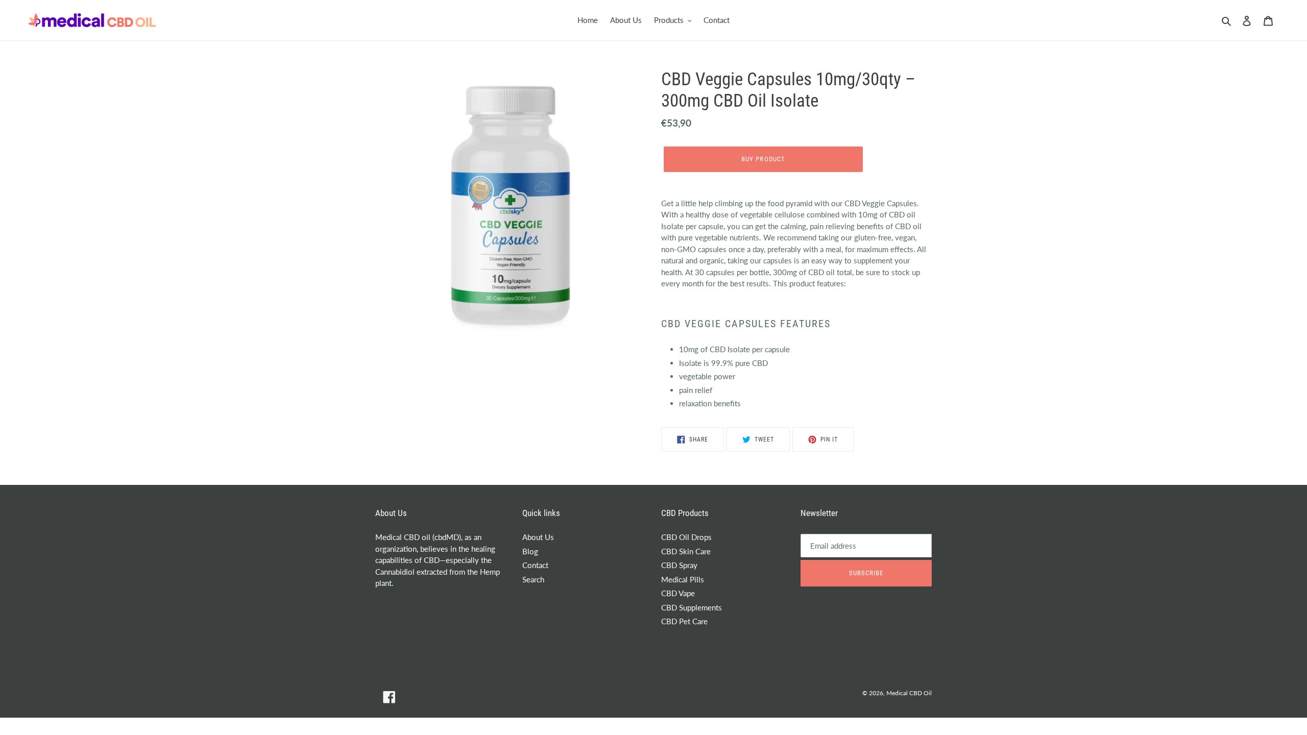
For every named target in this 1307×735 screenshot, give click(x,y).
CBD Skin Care (686, 551)
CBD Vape (678, 593)
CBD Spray (679, 565)
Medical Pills (682, 579)
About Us (538, 537)
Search (533, 579)
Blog (530, 551)
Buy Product (763, 159)
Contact (535, 565)
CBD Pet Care (684, 621)
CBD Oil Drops (686, 537)
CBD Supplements (691, 607)
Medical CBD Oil (909, 693)
